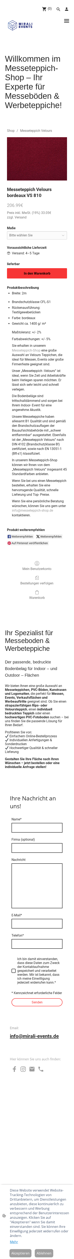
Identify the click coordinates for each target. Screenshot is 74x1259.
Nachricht (18, 860)
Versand (21, 217)
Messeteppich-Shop (26, 350)
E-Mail (17, 915)
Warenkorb (37, 598)
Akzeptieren (20, 1253)
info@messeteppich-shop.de (32, 510)
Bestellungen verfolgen (36, 583)
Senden (37, 1002)
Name (17, 819)
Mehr (14, 1242)
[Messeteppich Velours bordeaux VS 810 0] (37, 159)
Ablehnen (44, 1253)
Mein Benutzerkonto (36, 569)
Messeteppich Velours (36, 131)
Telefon (18, 935)
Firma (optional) (23, 839)
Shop (11, 131)
